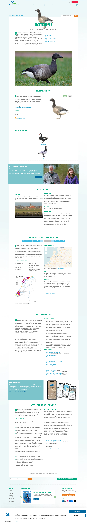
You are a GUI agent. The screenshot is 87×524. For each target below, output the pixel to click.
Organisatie (11, 493)
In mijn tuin (45, 5)
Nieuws (10, 490)
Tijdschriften (11, 498)
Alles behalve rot (49, 362)
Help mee (53, 5)
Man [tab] (65, 96)
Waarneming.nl (60, 268)
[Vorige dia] (21, 500)
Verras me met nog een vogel (66, 478)
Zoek (76, 15)
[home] (14, 3)
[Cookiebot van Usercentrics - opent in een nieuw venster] (7, 522)
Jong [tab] (70, 96)
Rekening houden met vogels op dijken (54, 361)
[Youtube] (65, 501)
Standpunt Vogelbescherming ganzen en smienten (56, 356)
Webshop (68, 2)
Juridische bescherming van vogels (53, 440)
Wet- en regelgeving (50, 41)
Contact (70, 5)
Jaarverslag (11, 496)
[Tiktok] (75, 501)
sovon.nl (18, 272)
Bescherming (62, 5)
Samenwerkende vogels (51, 364)
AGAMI (34, 473)
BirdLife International (50, 293)
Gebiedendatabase (50, 445)
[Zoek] (77, 5)
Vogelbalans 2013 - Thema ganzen (53, 371)
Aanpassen (76, 515)
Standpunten (11, 501)
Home (10, 15)
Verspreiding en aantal (51, 38)
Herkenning (48, 35)
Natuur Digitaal (54, 473)
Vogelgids (21, 15)
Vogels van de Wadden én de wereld (53, 365)
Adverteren (11, 499)
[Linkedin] (70, 501)
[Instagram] (67, 501)
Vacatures (11, 495)
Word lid (36, 499)
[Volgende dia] (54, 500)
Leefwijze (48, 36)
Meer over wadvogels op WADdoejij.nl (17, 391)
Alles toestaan (77, 511)
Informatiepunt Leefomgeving (52, 448)
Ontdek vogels (35, 5)
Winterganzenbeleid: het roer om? (53, 374)
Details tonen (18, 521)
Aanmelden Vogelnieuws (68, 495)
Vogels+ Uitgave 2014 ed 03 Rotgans (54, 373)
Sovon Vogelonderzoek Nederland (53, 352)
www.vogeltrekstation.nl (51, 355)
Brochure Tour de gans (51, 370)
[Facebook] (63, 501)
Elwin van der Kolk (45, 473)
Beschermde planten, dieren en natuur (54, 441)
